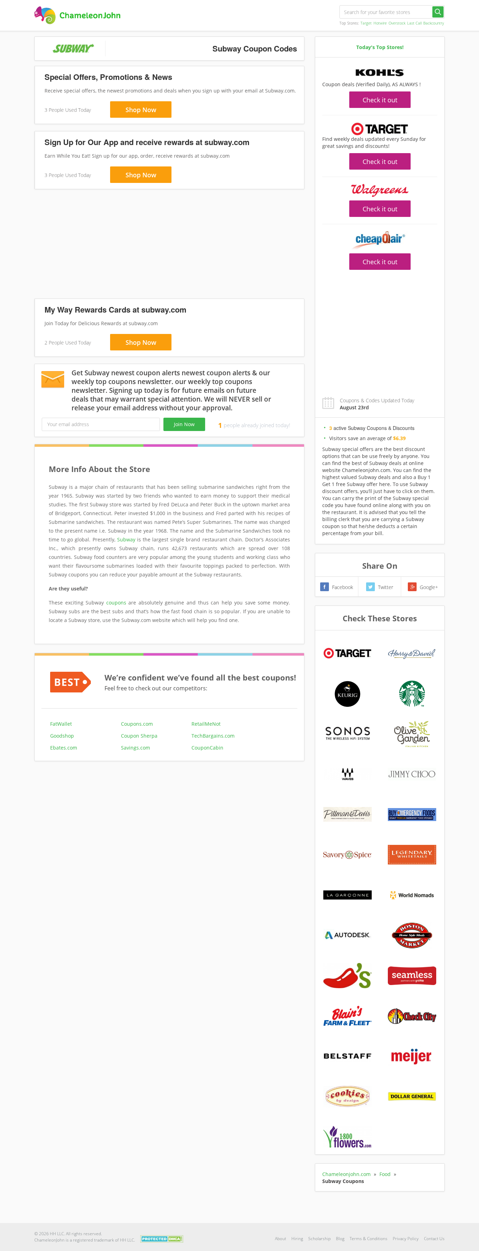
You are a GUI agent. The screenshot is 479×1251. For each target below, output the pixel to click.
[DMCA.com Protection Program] (161, 1238)
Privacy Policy (406, 1238)
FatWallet (61, 723)
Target (366, 23)
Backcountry (433, 23)
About (280, 1238)
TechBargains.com (213, 735)
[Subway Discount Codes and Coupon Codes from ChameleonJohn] (77, 15)
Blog (340, 1238)
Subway (126, 539)
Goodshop (62, 735)
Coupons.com (137, 723)
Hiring (297, 1238)
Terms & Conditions (368, 1238)
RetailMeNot (206, 723)
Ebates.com (63, 747)
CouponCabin (207, 747)
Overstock (397, 23)
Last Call (414, 23)
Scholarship (319, 1238)
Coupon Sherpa (139, 735)
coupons (116, 602)
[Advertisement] (169, 245)
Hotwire (380, 23)
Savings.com (135, 747)
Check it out (380, 100)
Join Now (184, 424)
